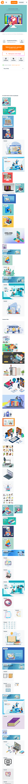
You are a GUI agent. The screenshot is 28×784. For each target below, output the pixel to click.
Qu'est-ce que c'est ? (16, 65)
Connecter (21, 2)
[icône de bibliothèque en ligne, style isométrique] (8, 474)
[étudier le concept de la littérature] (13, 638)
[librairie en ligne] (19, 187)
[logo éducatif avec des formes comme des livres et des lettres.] (8, 774)
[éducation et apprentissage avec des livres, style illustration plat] (8, 133)
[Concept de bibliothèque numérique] (8, 188)
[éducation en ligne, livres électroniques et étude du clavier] (4, 246)
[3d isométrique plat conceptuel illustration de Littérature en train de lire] (13, 358)
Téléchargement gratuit (13, 47)
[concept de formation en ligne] (8, 221)
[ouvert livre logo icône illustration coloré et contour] (8, 688)
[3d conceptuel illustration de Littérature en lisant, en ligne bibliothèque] (9, 347)
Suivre (21, 42)
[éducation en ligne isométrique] (4, 732)
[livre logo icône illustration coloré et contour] (16, 684)
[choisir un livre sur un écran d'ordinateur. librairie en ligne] (6, 101)
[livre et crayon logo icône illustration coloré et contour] (8, 676)
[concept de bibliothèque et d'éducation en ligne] (8, 121)
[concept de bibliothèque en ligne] (13, 308)
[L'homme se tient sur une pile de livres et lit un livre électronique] (7, 260)
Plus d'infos (6, 68)
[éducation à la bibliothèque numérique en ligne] (13, 235)
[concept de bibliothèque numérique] (13, 148)
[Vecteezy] (2, 2)
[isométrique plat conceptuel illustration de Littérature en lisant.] (13, 370)
